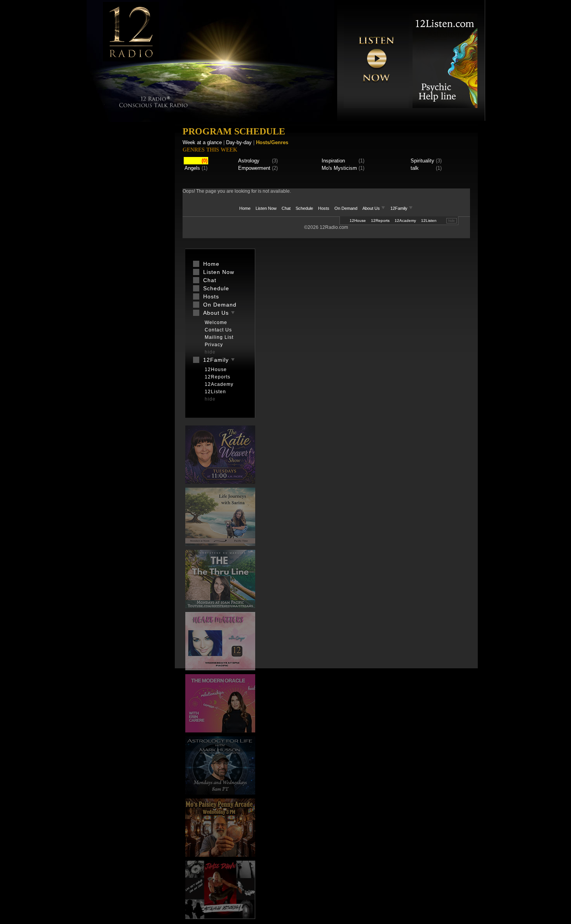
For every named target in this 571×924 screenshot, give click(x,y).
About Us (371, 208)
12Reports (380, 220)
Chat (286, 208)
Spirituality (422, 161)
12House (358, 220)
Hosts (323, 208)
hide (451, 221)
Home (245, 208)
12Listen (429, 220)
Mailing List (219, 337)
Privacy (214, 344)
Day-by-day (239, 142)
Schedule (304, 208)
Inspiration (333, 161)
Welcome (216, 322)
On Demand (345, 208)
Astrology (248, 161)
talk (415, 168)
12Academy (405, 220)
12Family (399, 208)
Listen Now (266, 208)
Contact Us (218, 330)
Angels (192, 168)
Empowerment (254, 168)
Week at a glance (202, 142)
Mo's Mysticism (339, 168)
